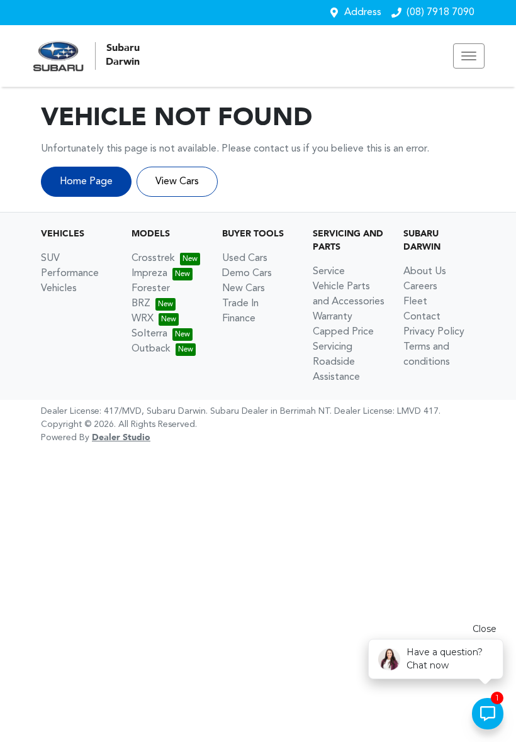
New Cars (243, 289)
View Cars (177, 182)
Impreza (149, 274)
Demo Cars (247, 274)
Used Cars (244, 258)
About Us (424, 272)
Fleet (415, 302)
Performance (70, 274)
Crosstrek (153, 258)
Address (362, 13)
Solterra (149, 334)
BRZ (141, 304)
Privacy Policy (433, 332)
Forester (151, 289)
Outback (151, 349)
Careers (420, 287)
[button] (469, 56)
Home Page (86, 182)
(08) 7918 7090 (440, 13)
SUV (50, 258)
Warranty (332, 317)
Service (329, 272)
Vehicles (59, 289)
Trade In (240, 304)
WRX (143, 319)
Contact (421, 317)
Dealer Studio (121, 437)
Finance (238, 319)
